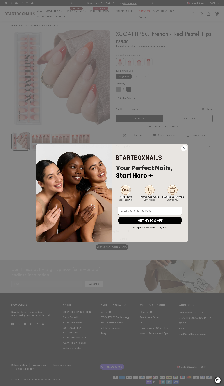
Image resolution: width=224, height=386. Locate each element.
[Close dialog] (184, 148)
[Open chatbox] (218, 380)
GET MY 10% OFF (150, 220)
